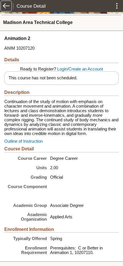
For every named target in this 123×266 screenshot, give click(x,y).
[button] (6, 6)
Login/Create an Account (80, 69)
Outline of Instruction (23, 141)
